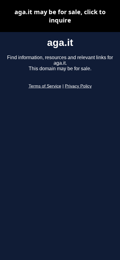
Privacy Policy (78, 86)
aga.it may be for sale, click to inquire (60, 16)
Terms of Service (45, 86)
